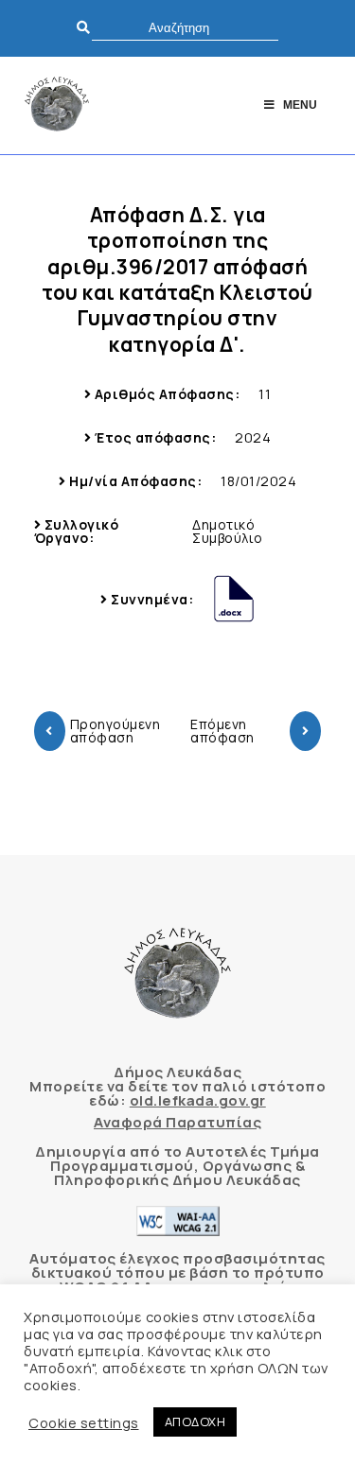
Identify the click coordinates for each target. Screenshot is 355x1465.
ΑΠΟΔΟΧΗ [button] (195, 1421)
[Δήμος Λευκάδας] (57, 105)
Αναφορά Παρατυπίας (177, 1122)
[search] (185, 28)
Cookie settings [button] (83, 1422)
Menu (300, 105)
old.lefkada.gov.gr (198, 1100)
